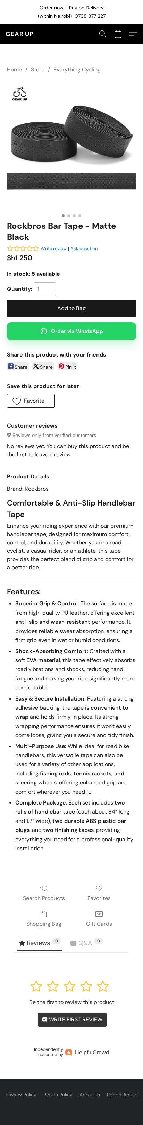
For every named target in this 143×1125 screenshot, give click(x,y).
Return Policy (58, 1094)
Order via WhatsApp (77, 331)
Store (37, 69)
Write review (54, 249)
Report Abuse (122, 1094)
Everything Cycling (77, 69)
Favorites (99, 898)
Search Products (44, 898)
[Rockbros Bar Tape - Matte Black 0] (71, 145)
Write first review (75, 1019)
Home (14, 69)
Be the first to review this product (71, 1002)
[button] (20, 34)
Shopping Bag (43, 924)
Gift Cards (99, 924)
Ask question (84, 249)
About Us (89, 1094)
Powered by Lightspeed (71, 1106)
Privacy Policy (21, 1094)
